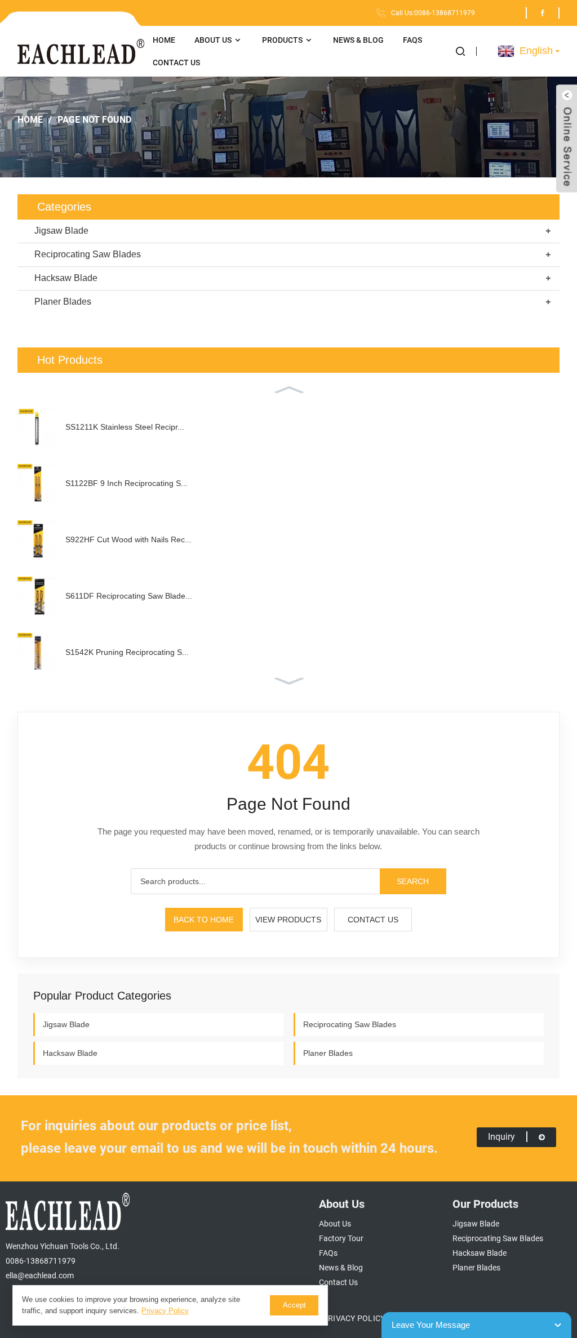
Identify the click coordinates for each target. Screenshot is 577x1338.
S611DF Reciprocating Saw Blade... (128, 595)
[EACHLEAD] (80, 51)
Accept (294, 1305)
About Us (213, 39)
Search (413, 881)
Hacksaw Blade (65, 278)
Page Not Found (94, 119)
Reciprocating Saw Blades (87, 254)
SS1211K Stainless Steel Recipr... (124, 426)
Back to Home (204, 919)
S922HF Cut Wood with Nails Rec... (128, 539)
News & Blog (358, 39)
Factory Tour (341, 1238)
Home (164, 39)
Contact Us (176, 62)
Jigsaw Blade (61, 230)
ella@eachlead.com (40, 1275)
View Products (288, 919)
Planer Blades (62, 301)
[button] (466, 51)
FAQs (412, 39)
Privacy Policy (354, 1318)
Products (282, 39)
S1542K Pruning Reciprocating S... (127, 652)
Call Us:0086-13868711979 (433, 13)
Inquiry (501, 1136)
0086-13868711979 (41, 1260)
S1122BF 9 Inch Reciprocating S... (126, 483)
